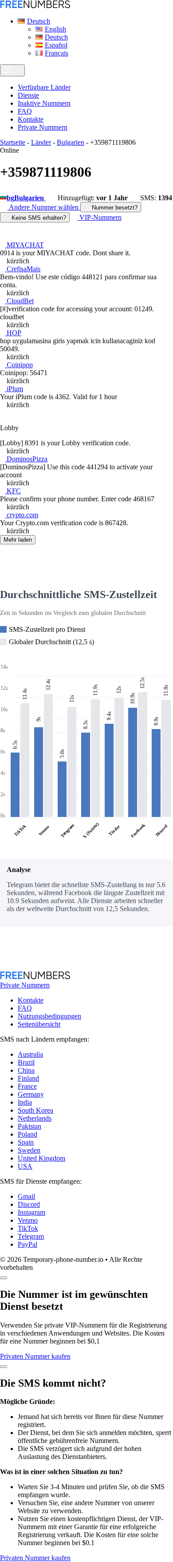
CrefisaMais (22, 269)
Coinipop (19, 365)
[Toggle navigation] (12, 70)
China (26, 1070)
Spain (26, 1142)
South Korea (35, 1110)
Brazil (26, 1062)
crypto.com (21, 515)
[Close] (3, 1278)
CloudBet (19, 301)
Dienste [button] (28, 95)
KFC (13, 491)
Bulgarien (70, 142)
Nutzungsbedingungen (49, 1016)
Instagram (31, 1212)
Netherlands (34, 1118)
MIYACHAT (24, 245)
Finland (28, 1078)
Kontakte (30, 1000)
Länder (41, 142)
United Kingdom (41, 1158)
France (27, 1086)
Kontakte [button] (30, 119)
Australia (30, 1054)
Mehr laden (18, 539)
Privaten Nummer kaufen (35, 1356)
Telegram (31, 1236)
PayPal (27, 1244)
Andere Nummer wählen (44, 207)
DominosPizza (26, 459)
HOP (13, 333)
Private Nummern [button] (42, 127)
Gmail (26, 1196)
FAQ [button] (25, 111)
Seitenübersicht (39, 1024)
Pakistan (29, 1126)
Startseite (12, 142)
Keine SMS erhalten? (38, 217)
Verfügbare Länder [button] (44, 87)
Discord (29, 1204)
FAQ (25, 1008)
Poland (27, 1134)
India (25, 1102)
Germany (31, 1094)
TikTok (28, 1228)
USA (25, 1166)
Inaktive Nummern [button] (44, 103)
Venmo (28, 1220)
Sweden (29, 1150)
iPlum (14, 388)
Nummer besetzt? (114, 207)
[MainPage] (35, 6)
